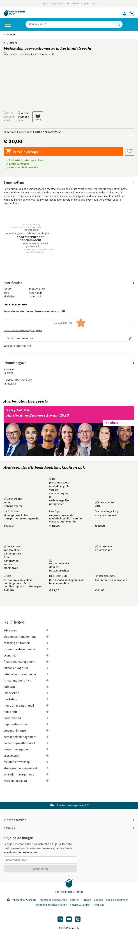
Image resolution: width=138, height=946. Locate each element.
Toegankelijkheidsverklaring (50, 904)
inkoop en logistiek (16, 668)
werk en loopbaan (15, 780)
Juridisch (11, 34)
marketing (10, 699)
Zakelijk (9, 828)
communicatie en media (20, 649)
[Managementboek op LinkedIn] (60, 919)
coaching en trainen (17, 643)
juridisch (9, 687)
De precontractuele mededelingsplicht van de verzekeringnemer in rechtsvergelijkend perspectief (68, 518)
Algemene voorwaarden (53, 899)
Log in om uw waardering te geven (23, 330)
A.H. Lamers (10, 43)
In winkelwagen (27, 151)
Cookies (98, 899)
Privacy (86, 899)
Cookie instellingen (117, 899)
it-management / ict (17, 680)
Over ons (99, 904)
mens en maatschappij (19, 705)
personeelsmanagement (20, 737)
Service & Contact (80, 904)
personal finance (15, 730)
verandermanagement (19, 774)
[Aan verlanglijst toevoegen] (129, 151)
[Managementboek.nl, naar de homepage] (14, 15)
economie (10, 655)
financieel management (20, 661)
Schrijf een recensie (20, 338)
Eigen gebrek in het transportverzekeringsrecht (21, 517)
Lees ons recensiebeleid (17, 345)
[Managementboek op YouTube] (69, 919)
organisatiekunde (15, 724)
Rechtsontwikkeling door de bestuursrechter (66, 582)
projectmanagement (17, 749)
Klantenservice (15, 820)
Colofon (74, 899)
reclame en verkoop (17, 762)
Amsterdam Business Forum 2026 (37, 415)
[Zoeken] (118, 24)
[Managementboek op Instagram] (77, 919)
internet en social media (20, 674)
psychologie (11, 755)
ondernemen (12, 718)
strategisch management (20, 768)
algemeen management (20, 636)
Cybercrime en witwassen (111, 580)
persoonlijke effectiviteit (19, 743)
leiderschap (11, 693)
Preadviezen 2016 (106, 515)
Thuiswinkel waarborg (23, 899)
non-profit (10, 712)
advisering (10, 630)
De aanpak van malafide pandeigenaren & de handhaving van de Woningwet (23, 583)
